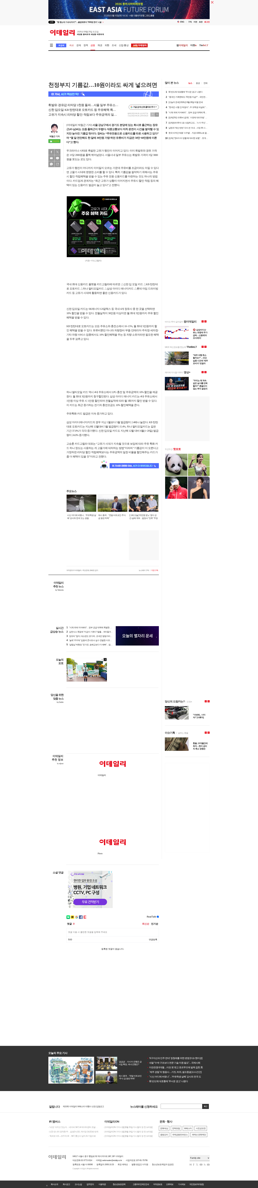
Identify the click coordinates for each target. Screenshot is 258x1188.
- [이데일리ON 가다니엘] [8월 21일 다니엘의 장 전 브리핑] (128, 1136)
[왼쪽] (102, 659)
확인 (205, 1106)
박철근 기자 (54, 136)
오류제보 (169, 1184)
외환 (107, 45)
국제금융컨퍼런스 (180, 1134)
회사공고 (66, 1184)
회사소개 (54, 1184)
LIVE (52, 22)
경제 (78, 45)
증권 (198, 83)
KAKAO (51, 164)
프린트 (57, 158)
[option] (105, 22)
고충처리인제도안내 (141, 1184)
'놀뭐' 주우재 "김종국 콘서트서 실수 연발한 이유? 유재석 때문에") (95, 640)
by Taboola (59, 590)
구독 (190, 22)
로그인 (207, 22)
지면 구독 (154, 570)
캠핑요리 (164, 1134)
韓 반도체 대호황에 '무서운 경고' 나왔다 (167, 1081)
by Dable (60, 702)
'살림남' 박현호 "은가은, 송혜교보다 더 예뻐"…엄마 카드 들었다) (95, 644)
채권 (100, 45)
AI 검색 (61, 45)
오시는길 (78, 1184)
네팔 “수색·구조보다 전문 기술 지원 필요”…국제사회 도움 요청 (178, 1063)
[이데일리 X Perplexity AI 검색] (103, 94)
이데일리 (77, 33)
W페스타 (188, 1128)
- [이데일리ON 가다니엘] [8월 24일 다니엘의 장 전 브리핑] (128, 1131)
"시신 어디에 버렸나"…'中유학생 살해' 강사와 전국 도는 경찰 (177, 1076)
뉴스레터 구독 (144, 570)
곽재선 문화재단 (199, 1134)
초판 (200, 22)
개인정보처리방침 (196, 1184)
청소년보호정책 (119, 1184)
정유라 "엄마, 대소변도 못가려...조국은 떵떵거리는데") (90, 636)
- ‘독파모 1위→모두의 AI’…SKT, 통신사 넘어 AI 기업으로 (72, 1136)
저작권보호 (157, 1184)
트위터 (57, 152)
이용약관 (102, 1184)
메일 (51, 158)
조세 (114, 45)
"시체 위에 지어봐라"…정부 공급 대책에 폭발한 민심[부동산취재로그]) (97, 627)
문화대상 (164, 1128)
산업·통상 (124, 45)
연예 (205, 83)
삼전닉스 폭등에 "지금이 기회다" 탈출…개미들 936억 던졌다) (93, 632)
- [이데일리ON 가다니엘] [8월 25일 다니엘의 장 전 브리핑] (128, 1127)
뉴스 (190, 83)
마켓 (193, 45)
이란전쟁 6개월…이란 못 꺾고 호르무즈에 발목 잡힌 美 (175, 1067)
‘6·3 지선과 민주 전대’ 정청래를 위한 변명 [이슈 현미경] (174, 1058)
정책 (85, 45)
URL (57, 164)
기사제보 (181, 1184)
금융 (92, 45)
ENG (182, 22)
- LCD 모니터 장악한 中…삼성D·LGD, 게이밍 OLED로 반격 (73, 1131)
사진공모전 (201, 1128)
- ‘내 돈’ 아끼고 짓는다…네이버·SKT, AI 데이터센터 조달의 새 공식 (73, 1127)
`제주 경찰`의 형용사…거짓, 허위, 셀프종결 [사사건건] (174, 1072)
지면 (195, 22)
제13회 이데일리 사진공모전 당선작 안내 (80, 1106)
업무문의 (90, 1184)
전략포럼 (176, 1128)
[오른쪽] (105, 659)
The (203, 45)
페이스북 (51, 152)
